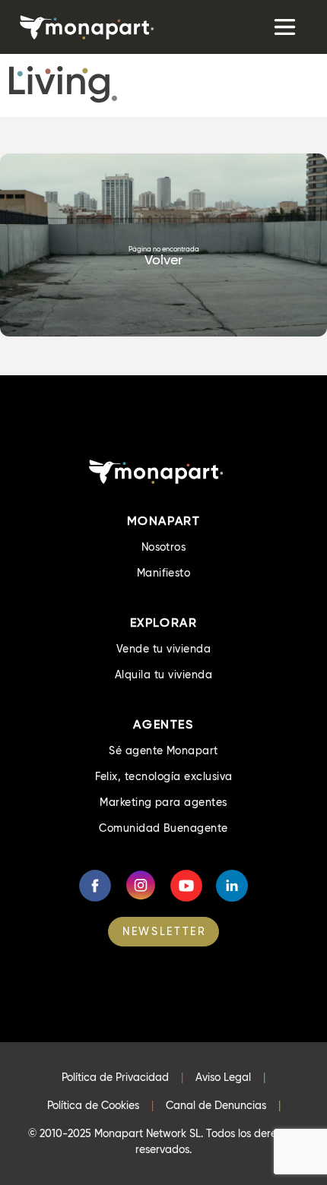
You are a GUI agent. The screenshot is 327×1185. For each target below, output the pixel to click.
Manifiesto (164, 573)
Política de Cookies (93, 1105)
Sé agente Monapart (163, 750)
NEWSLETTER (164, 931)
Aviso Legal (223, 1077)
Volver (163, 259)
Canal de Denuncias (216, 1105)
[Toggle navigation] (283, 27)
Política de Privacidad (115, 1077)
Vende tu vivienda (163, 649)
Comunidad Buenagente (163, 828)
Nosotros (163, 547)
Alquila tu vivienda (163, 674)
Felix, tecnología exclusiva (164, 776)
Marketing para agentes (163, 802)
